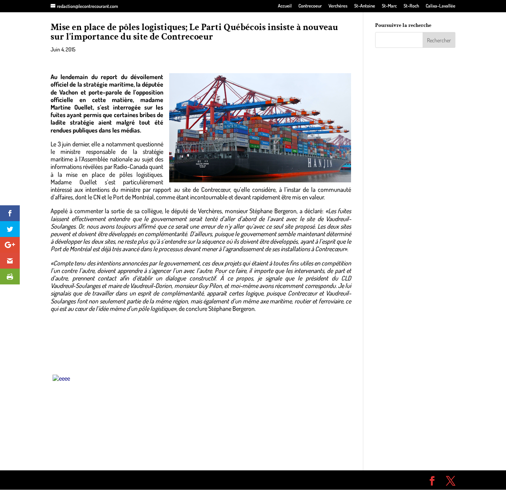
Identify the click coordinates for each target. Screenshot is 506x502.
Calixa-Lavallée (440, 6)
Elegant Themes (95, 480)
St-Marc (389, 6)
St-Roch (411, 6)
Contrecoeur (310, 6)
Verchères (338, 6)
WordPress (166, 480)
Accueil (285, 6)
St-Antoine (364, 6)
